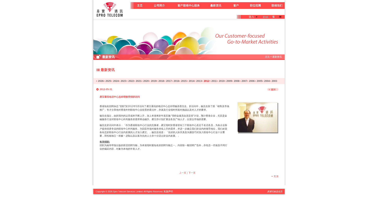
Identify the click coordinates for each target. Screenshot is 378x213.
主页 (267, 56)
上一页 (182, 172)
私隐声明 (168, 191)
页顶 (276, 176)
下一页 (191, 172)
